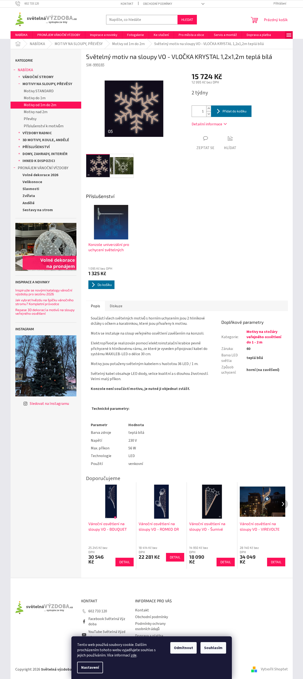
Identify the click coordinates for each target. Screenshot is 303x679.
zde (134, 655)
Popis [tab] (95, 306)
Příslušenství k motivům (43, 126)
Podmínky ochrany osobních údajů (150, 626)
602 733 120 (97, 611)
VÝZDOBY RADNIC (37, 133)
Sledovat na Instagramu (49, 403)
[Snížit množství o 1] (208, 114)
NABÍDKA (25, 70)
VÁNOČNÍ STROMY (38, 77)
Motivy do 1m (35, 98)
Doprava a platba (149, 635)
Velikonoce (32, 182)
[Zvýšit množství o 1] (208, 108)
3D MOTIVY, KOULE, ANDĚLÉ (46, 140)
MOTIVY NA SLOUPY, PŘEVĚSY (47, 84)
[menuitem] (21, 35)
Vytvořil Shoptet (274, 669)
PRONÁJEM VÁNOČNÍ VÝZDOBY (43, 168)
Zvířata (29, 195)
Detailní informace (207, 124)
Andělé (28, 203)
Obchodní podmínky (157, 4)
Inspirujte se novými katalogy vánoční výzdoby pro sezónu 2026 (43, 292)
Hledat (187, 19)
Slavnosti (31, 189)
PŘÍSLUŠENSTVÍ (36, 147)
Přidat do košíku (234, 111)
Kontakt (127, 4)
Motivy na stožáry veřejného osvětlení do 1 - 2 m (263, 337)
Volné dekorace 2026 (40, 175)
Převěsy (30, 119)
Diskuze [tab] (116, 306)
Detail (124, 562)
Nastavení (90, 667)
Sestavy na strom (38, 210)
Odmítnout (183, 647)
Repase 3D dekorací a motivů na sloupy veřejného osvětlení (44, 311)
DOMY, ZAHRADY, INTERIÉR (45, 154)
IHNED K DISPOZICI (39, 160)
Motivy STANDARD (39, 91)
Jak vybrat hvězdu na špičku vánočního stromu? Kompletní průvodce (44, 302)
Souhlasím (213, 647)
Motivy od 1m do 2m (40, 105)
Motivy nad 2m (35, 112)
